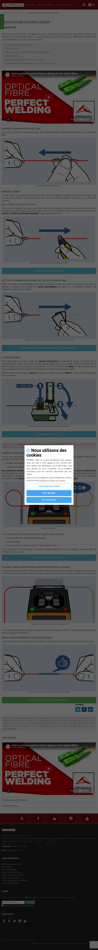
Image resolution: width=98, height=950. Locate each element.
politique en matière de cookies (52, 480)
